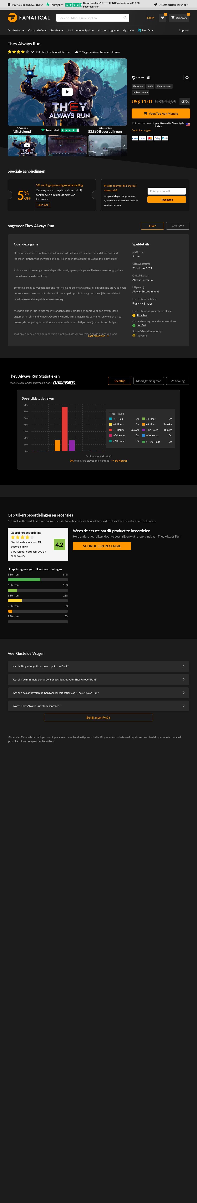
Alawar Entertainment (145, 291)
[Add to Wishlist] (187, 77)
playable (142, 315)
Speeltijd (119, 381)
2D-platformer (164, 86)
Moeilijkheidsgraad (148, 381)
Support (184, 30)
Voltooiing (178, 381)
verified (141, 325)
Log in (150, 17)
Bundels (55, 30)
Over (152, 226)
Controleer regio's (141, 130)
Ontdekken (15, 30)
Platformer (138, 86)
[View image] (27, 145)
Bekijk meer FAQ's (98, 717)
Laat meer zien (96, 335)
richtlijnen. (149, 521)
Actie (150, 86)
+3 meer (147, 303)
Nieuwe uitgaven (108, 30)
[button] (25, 5)
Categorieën (36, 30)
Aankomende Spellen (80, 30)
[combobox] (99, 18)
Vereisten (177, 226)
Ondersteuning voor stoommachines (154, 321)
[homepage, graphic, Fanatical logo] (29, 18)
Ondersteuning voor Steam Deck (151, 311)
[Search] (125, 18)
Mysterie (128, 30)
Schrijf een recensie (102, 546)
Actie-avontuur (140, 92)
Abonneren (167, 199)
